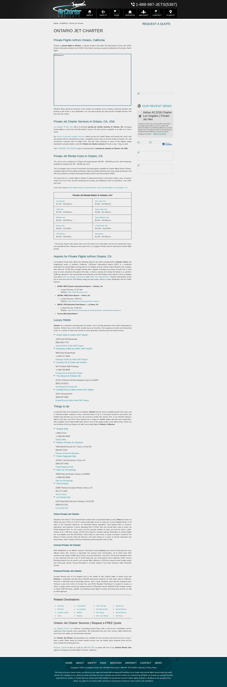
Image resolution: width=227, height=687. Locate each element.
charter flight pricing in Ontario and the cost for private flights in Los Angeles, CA (97, 188)
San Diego (100, 612)
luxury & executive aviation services (71, 136)
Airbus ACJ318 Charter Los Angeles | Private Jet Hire (157, 116)
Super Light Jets (101, 209)
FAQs (116, 15)
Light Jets (59, 209)
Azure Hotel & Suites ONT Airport (72, 335)
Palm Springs (101, 606)
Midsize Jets (60, 217)
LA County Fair (63, 497)
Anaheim (60, 606)
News (158, 663)
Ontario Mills (62, 429)
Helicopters (99, 234)
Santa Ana (119, 606)
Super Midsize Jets (102, 217)
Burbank (60, 609)
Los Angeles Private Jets (63, 127)
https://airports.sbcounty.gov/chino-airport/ (83, 301)
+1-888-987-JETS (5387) (66, 148)
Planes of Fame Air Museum (69, 442)
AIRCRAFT (143, 15)
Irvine (59, 616)
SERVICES (130, 15)
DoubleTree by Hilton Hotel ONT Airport (75, 390)
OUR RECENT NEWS (157, 105)
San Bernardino (102, 609)
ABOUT (89, 15)
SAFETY (103, 15)
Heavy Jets (60, 226)
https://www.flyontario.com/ (78, 292)
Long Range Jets (101, 226)
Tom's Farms (62, 483)
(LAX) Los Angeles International (74, 277)
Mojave (79, 616)
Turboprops (60, 201)
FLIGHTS (171, 15)
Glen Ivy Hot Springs (66, 470)
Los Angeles (81, 609)
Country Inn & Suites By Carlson (71, 362)
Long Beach (81, 606)
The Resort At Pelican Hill (68, 376)
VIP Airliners (60, 234)
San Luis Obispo (102, 616)
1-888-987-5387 (89, 647)
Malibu (79, 612)
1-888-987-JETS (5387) (128, 668)
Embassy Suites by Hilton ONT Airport (74, 348)
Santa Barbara (121, 609)
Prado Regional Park (66, 456)
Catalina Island (62, 612)
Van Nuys (119, 616)
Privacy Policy (151, 668)
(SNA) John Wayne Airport (100, 277)
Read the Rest (159, 134)
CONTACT (157, 15)
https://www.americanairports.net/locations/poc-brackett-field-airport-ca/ (94, 310)
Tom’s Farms (61, 494)
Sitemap (142, 668)
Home (56, 23)
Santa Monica (121, 612)
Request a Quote (60, 647)
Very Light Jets (100, 201)
